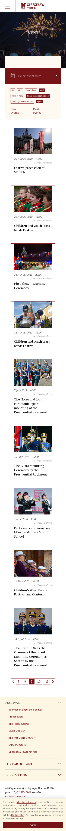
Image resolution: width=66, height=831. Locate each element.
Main (20, 90)
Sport (39, 101)
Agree (33, 824)
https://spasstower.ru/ (26, 802)
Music (42, 90)
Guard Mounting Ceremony (38, 96)
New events (15, 111)
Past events (37, 111)
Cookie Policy (17, 815)
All (13, 90)
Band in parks (17, 96)
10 (38, 681)
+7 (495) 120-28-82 (21, 792)
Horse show (31, 90)
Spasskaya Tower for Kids (22, 101)
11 (46, 681)
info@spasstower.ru (15, 796)
